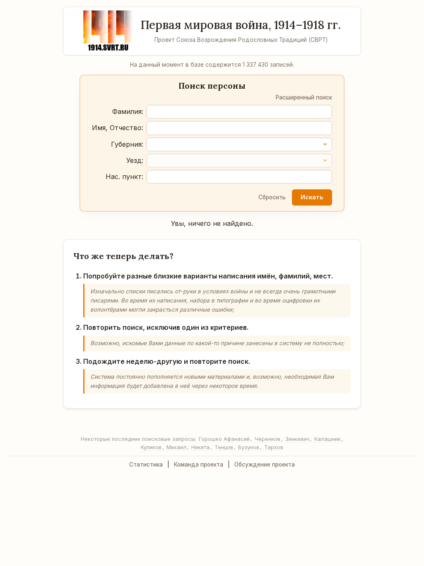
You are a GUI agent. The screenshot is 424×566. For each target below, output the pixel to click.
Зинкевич (297, 439)
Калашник (327, 439)
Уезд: (134, 160)
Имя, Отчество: (117, 127)
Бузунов (248, 447)
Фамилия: (127, 111)
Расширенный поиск (304, 97)
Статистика (146, 464)
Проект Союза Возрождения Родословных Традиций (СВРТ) (241, 39)
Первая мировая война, (241, 24)
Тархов (273, 447)
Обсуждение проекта (264, 464)
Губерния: (127, 144)
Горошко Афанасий (224, 439)
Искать (312, 197)
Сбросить (272, 197)
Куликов (151, 447)
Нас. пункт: (124, 176)
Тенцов (223, 447)
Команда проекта (198, 464)
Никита (200, 447)
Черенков (267, 439)
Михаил (176, 447)
